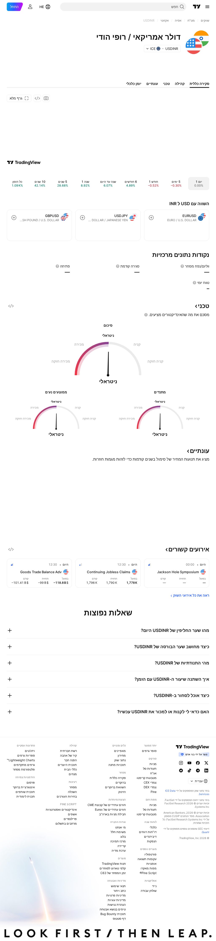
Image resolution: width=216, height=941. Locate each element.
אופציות (151, 863)
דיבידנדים (150, 836)
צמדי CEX (150, 782)
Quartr (205, 832)
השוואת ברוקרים (115, 787)
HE (41, 7)
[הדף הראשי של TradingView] (197, 7)
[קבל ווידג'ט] (37, 98)
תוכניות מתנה (117, 764)
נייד (154, 886)
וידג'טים (30, 751)
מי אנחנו (120, 827)
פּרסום (31, 782)
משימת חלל (118, 832)
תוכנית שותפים (25, 792)
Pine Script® (148, 873)
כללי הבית (70, 769)
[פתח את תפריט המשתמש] (30, 7)
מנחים (73, 774)
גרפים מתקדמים (24, 764)
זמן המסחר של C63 (113, 873)
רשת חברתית (68, 751)
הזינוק (122, 792)
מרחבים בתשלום (66, 823)
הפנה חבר (70, 760)
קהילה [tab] (180, 84)
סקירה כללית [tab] (199, 84)
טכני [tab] (166, 84)
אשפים (72, 814)
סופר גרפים (149, 751)
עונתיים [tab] (152, 84)
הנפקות (152, 841)
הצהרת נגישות (117, 904)
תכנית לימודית (25, 796)
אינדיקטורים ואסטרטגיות (61, 809)
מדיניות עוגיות (117, 900)
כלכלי (153, 827)
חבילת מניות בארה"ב (112, 814)
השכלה (72, 792)
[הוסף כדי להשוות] (151, 217)
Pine (154, 792)
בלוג (123, 836)
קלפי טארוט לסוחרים (113, 868)
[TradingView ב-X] (206, 763)
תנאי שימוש (118, 886)
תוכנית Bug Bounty (113, 914)
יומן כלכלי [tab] (133, 84)
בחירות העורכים (67, 796)
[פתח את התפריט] (207, 7)
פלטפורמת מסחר (24, 769)
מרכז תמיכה (118, 841)
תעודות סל (150, 768)
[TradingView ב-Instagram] (181, 763)
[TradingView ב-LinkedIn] (206, 770)
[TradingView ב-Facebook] (198, 763)
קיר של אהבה (68, 755)
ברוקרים (121, 782)
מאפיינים (120, 751)
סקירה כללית (118, 778)
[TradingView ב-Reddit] (181, 770)
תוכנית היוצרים (67, 764)
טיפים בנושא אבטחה (113, 909)
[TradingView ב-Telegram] (198, 770)
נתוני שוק (120, 760)
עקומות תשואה (147, 859)
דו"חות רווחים (148, 832)
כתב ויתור (119, 890)
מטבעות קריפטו (147, 778)
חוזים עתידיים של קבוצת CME (107, 805)
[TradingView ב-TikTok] (189, 770)
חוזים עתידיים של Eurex (110, 809)
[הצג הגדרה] (182, 266)
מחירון (122, 755)
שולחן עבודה (149, 890)
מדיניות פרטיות (116, 895)
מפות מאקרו (149, 868)
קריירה (121, 846)
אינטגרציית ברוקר (24, 787)
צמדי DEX (150, 787)
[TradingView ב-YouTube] (189, 763)
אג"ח (153, 773)
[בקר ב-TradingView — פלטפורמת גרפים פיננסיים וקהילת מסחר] (24, 162)
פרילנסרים (70, 819)
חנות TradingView (114, 863)
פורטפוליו (150, 854)
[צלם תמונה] (46, 98)
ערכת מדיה (119, 850)
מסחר (73, 787)
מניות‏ (153, 764)
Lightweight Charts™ (21, 760)
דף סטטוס (119, 918)
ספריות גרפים (26, 755)
